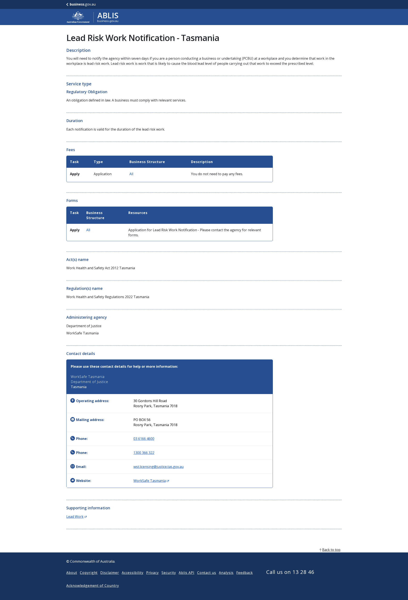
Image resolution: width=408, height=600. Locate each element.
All (131, 174)
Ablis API (186, 572)
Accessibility (132, 572)
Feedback (244, 572)
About (71, 572)
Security (169, 572)
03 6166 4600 (143, 438)
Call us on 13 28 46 (290, 571)
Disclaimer (109, 572)
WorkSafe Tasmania (151, 480)
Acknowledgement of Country (92, 585)
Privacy (152, 572)
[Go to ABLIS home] (92, 17)
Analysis (226, 572)
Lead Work (76, 516)
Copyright (89, 572)
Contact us (206, 572)
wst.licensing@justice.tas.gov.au (158, 466)
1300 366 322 (143, 452)
